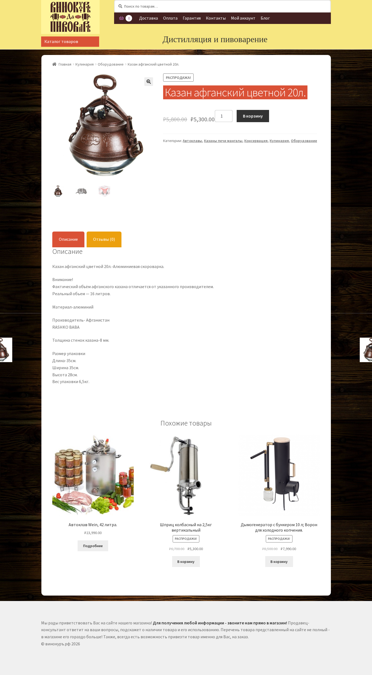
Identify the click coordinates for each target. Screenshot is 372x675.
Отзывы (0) (104, 239)
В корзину (253, 116)
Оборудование (111, 64)
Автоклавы (192, 140)
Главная (65, 64)
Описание (68, 239)
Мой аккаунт (243, 18)
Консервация (256, 140)
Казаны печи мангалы (223, 140)
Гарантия (192, 18)
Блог (265, 18)
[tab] (68, 240)
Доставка (148, 18)
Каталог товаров (61, 41)
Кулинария (84, 64)
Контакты (216, 18)
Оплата (170, 18)
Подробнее (93, 545)
